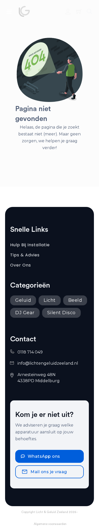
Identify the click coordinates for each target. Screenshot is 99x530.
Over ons (20, 265)
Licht (50, 300)
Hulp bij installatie (30, 245)
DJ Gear (25, 312)
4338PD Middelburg (39, 380)
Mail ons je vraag (48, 471)
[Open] (9, 11)
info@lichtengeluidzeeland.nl (48, 363)
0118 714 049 (30, 352)
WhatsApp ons (44, 456)
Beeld (75, 300)
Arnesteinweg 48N (37, 374)
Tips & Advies (25, 255)
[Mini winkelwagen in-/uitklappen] (79, 11)
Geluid (23, 300)
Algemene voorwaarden (50, 523)
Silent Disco (61, 312)
